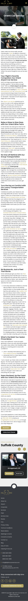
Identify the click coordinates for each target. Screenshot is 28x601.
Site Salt (17, 596)
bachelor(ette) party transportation (14, 213)
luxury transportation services (15, 197)
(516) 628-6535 (7, 418)
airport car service (9, 101)
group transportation (14, 175)
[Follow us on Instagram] (14, 580)
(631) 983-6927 (6, 556)
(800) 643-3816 (6, 559)
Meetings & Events (6, 534)
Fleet (2, 513)
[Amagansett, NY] (14, 460)
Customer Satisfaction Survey (12, 586)
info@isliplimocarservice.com (10, 420)
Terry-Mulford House (9, 353)
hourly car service (11, 248)
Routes (3, 519)
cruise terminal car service (14, 229)
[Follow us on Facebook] (2, 580)
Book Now (6, 428)
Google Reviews (12, 401)
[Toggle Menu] (26, 3)
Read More (9, 473)
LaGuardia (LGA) (19, 91)
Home (2, 498)
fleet (24, 274)
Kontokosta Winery (11, 136)
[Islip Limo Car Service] (6, 3)
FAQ (2, 522)
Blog (2, 543)
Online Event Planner (9, 432)
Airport (3, 504)
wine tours (11, 148)
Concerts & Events (6, 537)
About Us (3, 501)
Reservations (5, 531)
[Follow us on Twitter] (6, 580)
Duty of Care (4, 546)
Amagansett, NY (14, 468)
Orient (11, 53)
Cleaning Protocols (6, 549)
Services (3, 510)
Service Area (4, 516)
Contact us (4, 540)
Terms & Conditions (6, 528)
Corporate (4, 507)
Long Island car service (8, 394)
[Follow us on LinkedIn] (10, 580)
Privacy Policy (5, 525)
